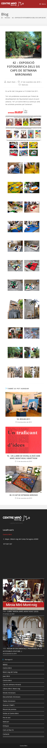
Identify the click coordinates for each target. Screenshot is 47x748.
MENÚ (5, 664)
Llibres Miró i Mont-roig (11, 689)
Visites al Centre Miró (10, 713)
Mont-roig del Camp (10, 672)
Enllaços (6, 726)
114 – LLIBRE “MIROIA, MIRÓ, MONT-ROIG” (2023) (20, 611)
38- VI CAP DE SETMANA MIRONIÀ (23, 495)
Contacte (6, 734)
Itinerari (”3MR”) (8, 705)
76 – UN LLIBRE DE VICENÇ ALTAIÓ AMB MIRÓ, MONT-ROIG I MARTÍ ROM (23, 457)
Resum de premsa (9, 709)
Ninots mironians (9, 693)
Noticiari (6, 722)
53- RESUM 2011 (23, 419)
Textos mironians (9, 701)
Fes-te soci (6, 718)
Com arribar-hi (8, 730)
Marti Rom (11, 82)
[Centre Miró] (2, 18)
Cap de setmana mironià (12, 685)
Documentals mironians (11, 697)
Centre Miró (7, 668)
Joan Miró (6, 676)
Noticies (25, 85)
